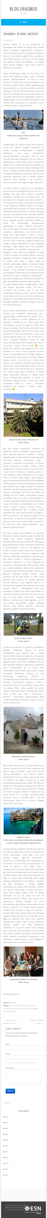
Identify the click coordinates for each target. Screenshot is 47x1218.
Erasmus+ (25, 1008)
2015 (6, 1163)
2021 (6, 1128)
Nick (8, 1044)
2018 (6, 1146)
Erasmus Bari (23, 1006)
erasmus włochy (15, 1008)
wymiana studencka (10, 1011)
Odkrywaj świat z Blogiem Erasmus (10, 1022)
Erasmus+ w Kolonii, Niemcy (37, 1022)
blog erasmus (13, 1006)
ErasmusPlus (33, 1008)
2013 (6, 1175)
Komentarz (10, 1068)
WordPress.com (18, 1210)
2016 (6, 1157)
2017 (6, 1152)
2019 (6, 1140)
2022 (6, 1123)
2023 (6, 1117)
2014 (6, 1169)
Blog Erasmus (23, 8)
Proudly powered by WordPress (18, 1208)
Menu (25, 22)
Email (8, 1054)
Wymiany (13, 1003)
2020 (6, 1134)
